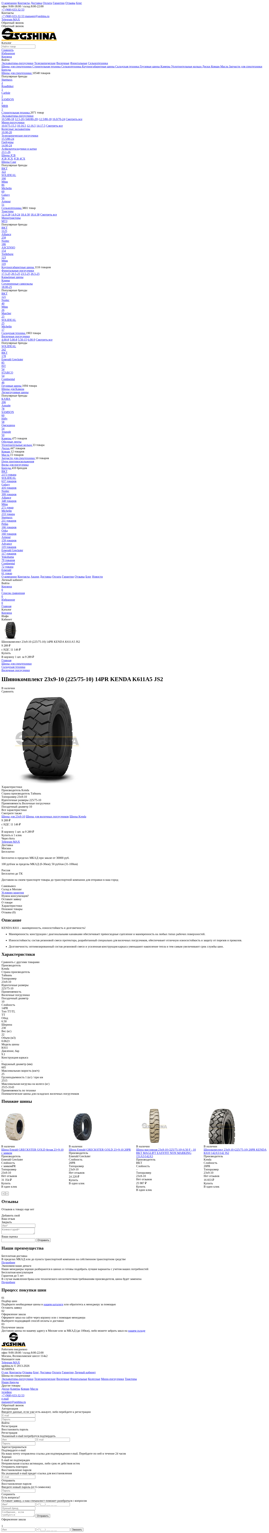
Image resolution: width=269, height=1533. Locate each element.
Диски (206, 66)
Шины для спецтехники (16, 66)
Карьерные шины (12, 277)
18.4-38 (35, 214)
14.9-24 (15, 214)
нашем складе (136, 1330)
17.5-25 (5, 273)
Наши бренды (10, 1382)
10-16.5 (21, 125)
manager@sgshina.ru (37, 16)
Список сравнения (13, 595)
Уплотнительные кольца (186, 66)
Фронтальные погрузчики (17, 270)
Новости (97, 576)
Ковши (215, 66)
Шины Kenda (78, 816)
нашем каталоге (53, 1304)
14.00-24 (6, 145)
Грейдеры (7, 142)
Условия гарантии (12, 892)
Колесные (94, 1379)
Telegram (7, 19)
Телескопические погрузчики (19, 135)
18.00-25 (6, 287)
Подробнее (8, 1262)
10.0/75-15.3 (8, 125)
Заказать (77, 1529)
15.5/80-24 (7, 138)
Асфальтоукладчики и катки (19, 148)
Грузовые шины (150, 66)
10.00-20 (6, 132)
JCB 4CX (19, 158)
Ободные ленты (11, 441)
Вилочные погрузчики (15, 336)
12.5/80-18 (45, 119)
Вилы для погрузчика (15, 464)
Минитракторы (11, 217)
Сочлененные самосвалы (17, 283)
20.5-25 (15, 273)
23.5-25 (25, 273)
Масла (224, 66)
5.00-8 (13, 339)
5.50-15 (22, 339)
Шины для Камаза (12, 389)
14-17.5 (40, 125)
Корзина (6, 588)
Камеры (165, 66)
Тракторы (7, 211)
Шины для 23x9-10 (13, 816)
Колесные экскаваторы (15, 129)
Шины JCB (8, 155)
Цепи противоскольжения (17, 461)
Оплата (47, 3)
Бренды (6, 69)
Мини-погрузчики (13, 122)
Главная (6, 606)
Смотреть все (74, 119)
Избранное (8, 601)
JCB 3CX (7, 158)
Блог (79, 3)
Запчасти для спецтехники (245, 66)
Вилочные (62, 63)
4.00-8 (5, 339)
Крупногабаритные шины (98, 66)
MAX (16, 19)
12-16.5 (31, 125)
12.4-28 (5, 214)
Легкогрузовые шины (15, 392)
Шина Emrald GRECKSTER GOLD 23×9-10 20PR (100, 1149)
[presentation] (3, 1193)
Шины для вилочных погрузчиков (47, 816)
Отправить (43, 1240)
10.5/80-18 (7, 119)
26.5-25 (35, 273)
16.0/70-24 (58, 119)
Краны (5, 280)
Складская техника (127, 66)
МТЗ (4, 221)
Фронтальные (78, 63)
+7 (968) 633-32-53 (12, 9)
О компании (9, 3)
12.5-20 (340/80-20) (26, 119)
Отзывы (70, 3)
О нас (5, 1372)
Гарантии (59, 3)
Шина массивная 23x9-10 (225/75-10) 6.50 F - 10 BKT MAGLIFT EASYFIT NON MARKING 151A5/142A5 (166, 1153)
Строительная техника (46, 66)
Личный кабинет (85, 1372)
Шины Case (8, 161)
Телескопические (45, 63)
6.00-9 (31, 339)
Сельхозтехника (98, 63)
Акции (35, 576)
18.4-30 (25, 214)
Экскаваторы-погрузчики (17, 63)
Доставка (36, 3)
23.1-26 (5, 152)
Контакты (24, 3)
